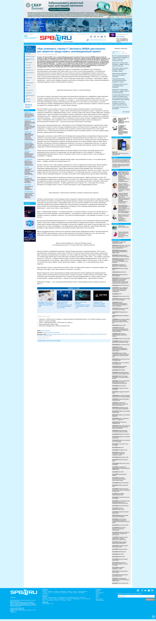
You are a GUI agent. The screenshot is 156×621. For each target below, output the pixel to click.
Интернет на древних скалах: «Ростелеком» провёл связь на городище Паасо (29, 163)
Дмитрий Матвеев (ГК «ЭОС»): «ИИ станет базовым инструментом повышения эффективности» (123, 217)
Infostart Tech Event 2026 (120, 460)
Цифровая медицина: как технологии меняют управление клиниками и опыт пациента (120, 260)
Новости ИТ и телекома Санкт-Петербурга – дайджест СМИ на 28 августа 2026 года (78, 29)
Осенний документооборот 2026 (118, 509)
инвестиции (50, 334)
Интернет (28, 53)
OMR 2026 (121, 447)
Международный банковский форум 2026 (119, 367)
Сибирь (97, 596)
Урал (97, 595)
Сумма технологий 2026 (120, 486)
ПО (26, 75)
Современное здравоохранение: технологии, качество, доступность (120, 404)
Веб (51, 598)
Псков (26, 176)
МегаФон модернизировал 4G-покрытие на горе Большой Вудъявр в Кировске (30, 155)
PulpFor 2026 (121, 556)
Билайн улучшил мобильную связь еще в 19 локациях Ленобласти (29, 115)
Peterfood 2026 (122, 551)
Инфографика (116, 43)
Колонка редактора (122, 34)
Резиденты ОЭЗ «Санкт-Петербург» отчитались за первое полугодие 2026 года (46, 304)
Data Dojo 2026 (122, 272)
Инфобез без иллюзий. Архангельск (121, 437)
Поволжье (98, 593)
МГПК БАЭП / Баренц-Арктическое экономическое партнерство (120, 533)
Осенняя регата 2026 (123, 296)
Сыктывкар (28, 184)
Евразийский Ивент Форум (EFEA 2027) (120, 575)
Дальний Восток (99, 598)
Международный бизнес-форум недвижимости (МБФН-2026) (119, 251)
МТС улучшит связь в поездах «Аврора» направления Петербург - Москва (120, 70)
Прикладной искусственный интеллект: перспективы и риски (119, 479)
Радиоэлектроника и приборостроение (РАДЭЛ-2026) (120, 373)
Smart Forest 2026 (122, 549)
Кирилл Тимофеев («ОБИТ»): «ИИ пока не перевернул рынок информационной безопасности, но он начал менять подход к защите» (124, 187)
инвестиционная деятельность (62, 334)
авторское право (47, 335)
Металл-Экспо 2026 (123, 525)
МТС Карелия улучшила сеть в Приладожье (120, 108)
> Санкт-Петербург (68, 41)
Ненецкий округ (29, 191)
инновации (40, 335)
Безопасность (29, 90)
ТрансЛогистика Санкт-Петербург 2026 (121, 360)
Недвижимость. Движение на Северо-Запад (119, 265)
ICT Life (50, 592)
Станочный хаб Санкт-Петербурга (121, 498)
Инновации (29, 92)
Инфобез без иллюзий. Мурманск (121, 415)
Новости (26, 43)
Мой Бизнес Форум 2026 (120, 269)
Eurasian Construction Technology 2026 (120, 363)
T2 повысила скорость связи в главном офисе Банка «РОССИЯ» (120, 86)
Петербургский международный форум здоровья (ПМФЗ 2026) (121, 468)
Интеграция (29, 62)
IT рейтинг (80, 43)
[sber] (78, 9)
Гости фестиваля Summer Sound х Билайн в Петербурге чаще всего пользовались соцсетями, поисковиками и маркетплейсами (120, 97)
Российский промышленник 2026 (118, 494)
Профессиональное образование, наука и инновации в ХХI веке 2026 (121, 490)
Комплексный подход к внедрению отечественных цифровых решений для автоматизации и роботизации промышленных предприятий (121, 281)
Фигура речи (65, 592)
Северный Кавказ (100, 600)
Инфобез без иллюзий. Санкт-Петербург (121, 441)
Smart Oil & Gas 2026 (123, 285)
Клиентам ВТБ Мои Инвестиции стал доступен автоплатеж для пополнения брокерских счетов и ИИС (64, 304)
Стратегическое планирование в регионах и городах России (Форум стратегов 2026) (121, 521)
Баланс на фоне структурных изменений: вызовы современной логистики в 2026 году (120, 355)
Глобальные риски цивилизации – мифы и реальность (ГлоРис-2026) (120, 538)
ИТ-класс (114, 116)
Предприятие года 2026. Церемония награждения (120, 408)
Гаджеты (28, 98)
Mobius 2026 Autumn (123, 482)
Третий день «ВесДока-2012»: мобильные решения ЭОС (54, 325)
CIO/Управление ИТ (30, 96)
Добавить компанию (121, 48)
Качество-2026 (122, 385)
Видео (101, 43)
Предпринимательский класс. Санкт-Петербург (121, 299)
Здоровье (28, 101)
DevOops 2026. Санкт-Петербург (121, 464)
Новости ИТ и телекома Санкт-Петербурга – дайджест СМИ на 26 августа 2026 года (120, 91)
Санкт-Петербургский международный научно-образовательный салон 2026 (120, 502)
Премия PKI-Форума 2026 (120, 316)
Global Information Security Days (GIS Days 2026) (119, 431)
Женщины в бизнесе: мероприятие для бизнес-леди (120, 341)
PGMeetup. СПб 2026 (123, 434)
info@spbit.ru (13, 612)
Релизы (96, 43)
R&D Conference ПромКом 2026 (119, 423)
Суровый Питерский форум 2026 (120, 512)
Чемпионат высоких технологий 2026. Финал (120, 309)
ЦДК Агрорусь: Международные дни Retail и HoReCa (119, 335)
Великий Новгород (30, 119)
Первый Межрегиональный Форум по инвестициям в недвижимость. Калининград (120, 349)
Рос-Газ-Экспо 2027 (123, 583)
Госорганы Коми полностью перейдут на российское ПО (29, 188)
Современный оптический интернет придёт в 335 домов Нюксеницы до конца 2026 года (29, 171)
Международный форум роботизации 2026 (119, 542)
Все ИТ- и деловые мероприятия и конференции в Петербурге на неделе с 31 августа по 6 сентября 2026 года (56, 27)
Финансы (28, 85)
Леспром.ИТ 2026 (122, 450)
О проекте (13, 597)
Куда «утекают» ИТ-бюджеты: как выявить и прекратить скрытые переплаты (99, 29)
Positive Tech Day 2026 (124, 338)
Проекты (55, 43)
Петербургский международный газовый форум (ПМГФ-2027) (120, 579)
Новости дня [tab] (115, 52)
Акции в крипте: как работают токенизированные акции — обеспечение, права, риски (82, 304)
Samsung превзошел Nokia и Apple (48, 324)
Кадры (27, 80)
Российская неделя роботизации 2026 (120, 546)
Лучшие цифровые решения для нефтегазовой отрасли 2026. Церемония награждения (120, 289)
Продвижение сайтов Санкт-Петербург (28, 106)
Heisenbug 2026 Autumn (119, 475)
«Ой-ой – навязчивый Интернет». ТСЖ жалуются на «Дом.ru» (56, 322)
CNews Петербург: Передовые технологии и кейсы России (120, 377)
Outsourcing (29, 77)
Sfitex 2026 (121, 554)
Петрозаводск (28, 159)
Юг (96, 597)
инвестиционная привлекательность (79, 334)
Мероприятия (48, 43)
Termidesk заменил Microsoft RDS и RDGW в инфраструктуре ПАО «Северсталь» (120, 165)
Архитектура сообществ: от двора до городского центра (118, 454)
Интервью (40, 43)
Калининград (28, 142)
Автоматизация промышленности (30, 51)
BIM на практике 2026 (123, 344)
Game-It (120, 294)
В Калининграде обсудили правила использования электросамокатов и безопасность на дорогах (30, 146)
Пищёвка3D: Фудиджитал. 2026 (118, 568)
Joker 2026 (121, 472)
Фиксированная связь (30, 59)
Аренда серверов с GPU (48, 603)
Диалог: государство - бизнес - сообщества (120, 419)
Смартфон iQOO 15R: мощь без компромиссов (120, 153)
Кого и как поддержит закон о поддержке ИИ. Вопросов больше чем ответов (122, 40)
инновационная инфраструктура (97, 334)
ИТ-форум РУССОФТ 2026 (120, 392)
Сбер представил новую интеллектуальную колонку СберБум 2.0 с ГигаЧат (119, 80)
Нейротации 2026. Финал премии (120, 275)
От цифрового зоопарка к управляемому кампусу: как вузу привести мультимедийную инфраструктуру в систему (120, 27)
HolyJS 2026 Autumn (123, 505)
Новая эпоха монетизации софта (123, 226)
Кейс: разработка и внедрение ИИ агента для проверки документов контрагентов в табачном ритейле (121, 161)
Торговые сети (29, 70)
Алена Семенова (49, 54)
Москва (97, 591)
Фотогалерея (108, 43)
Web (27, 87)
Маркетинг (28, 67)
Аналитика (33, 43)
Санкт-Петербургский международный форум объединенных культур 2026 (120, 382)
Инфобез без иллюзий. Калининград (121, 412)
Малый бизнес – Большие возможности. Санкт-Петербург (120, 564)
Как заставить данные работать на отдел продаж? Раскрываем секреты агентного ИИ (121, 321)
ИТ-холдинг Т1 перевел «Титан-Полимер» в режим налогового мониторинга (29, 180)
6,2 (25, 35)
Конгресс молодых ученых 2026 (120, 560)
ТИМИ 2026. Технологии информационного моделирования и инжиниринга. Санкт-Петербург (120, 329)
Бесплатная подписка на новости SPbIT (129, 593)
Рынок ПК (28, 65)
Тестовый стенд (88, 43)
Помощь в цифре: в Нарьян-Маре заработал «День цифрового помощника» (29, 195)
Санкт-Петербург (100, 592)
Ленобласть (28, 112)
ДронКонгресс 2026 (123, 457)
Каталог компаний (126, 43)
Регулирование (30, 82)
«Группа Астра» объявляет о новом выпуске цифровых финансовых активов (99, 304)
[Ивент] (29, 211)
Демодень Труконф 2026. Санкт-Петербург (120, 516)
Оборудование (29, 72)
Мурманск (27, 151)
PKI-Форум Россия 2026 (119, 312)
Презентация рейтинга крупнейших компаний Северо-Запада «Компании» (121, 427)
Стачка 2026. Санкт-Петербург (120, 444)
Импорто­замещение (29, 47)
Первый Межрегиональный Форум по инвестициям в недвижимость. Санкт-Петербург (120, 304)
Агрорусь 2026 (122, 325)
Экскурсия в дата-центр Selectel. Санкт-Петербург (120, 256)
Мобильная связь (30, 56)
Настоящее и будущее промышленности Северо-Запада (121, 396)
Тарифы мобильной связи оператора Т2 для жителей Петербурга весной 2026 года (123, 234)
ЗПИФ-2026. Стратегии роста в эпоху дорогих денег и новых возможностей (121, 247)
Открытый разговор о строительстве (120, 400)
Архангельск (28, 131)
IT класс (61, 43)
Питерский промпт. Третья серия (120, 572)
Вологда (27, 167)
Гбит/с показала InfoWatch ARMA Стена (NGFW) (31, 38)
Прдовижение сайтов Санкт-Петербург (49, 340)
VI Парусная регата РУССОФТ (120, 389)
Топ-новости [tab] (124, 52)
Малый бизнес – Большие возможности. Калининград (119, 529)
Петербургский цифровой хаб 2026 (119, 242)
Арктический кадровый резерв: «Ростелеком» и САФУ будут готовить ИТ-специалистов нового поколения (29, 136)
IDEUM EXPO (121, 370)
